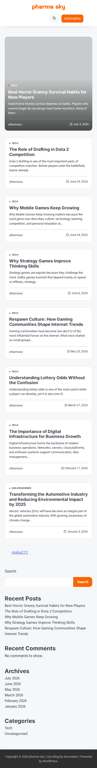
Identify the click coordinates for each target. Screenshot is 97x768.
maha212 (20, 552)
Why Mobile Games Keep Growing (44, 207)
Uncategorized (22, 488)
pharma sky (48, 7)
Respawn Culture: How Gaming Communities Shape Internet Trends (46, 322)
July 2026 (12, 678)
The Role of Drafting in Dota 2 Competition (38, 611)
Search (10, 571)
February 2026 (16, 701)
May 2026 (12, 689)
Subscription (72, 18)
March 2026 (14, 695)
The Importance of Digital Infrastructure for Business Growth (45, 434)
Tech (14, 85)
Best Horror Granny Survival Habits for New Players (45, 606)
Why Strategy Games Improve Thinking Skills (40, 622)
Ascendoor (71, 756)
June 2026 (13, 684)
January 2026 (15, 706)
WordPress (50, 761)
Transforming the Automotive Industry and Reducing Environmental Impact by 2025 (48, 499)
